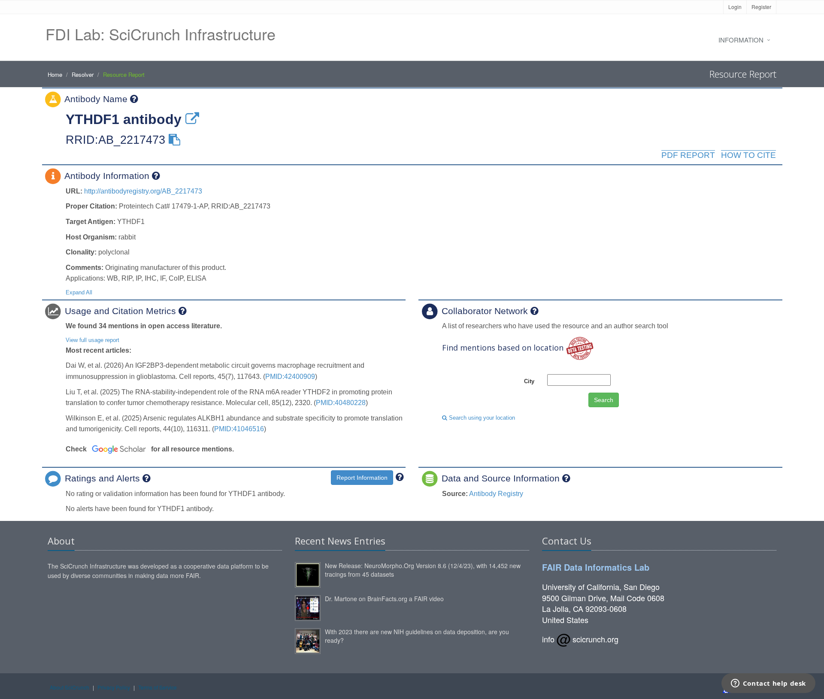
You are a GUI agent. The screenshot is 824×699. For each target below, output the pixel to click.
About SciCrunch (69, 687)
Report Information (362, 477)
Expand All (79, 292)
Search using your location (481, 418)
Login (735, 6)
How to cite (748, 155)
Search (603, 399)
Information (740, 39)
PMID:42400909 (290, 376)
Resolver (83, 74)
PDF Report (688, 155)
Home (55, 74)
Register (761, 6)
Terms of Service (157, 687)
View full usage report (92, 340)
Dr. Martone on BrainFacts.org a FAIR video (384, 598)
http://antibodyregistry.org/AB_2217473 (143, 191)
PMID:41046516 (239, 429)
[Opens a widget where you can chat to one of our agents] (768, 684)
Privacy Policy (113, 687)
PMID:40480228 (341, 402)
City (529, 381)
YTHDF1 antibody (124, 119)
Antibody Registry (496, 493)
